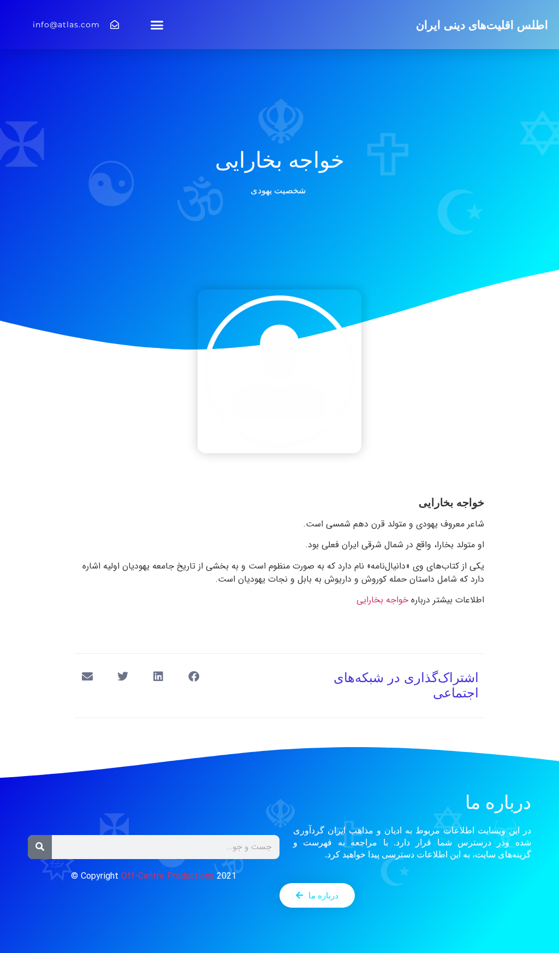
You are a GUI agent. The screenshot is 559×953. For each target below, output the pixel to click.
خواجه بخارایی (382, 600)
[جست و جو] (40, 847)
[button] (157, 24)
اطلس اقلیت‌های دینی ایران (482, 25)
